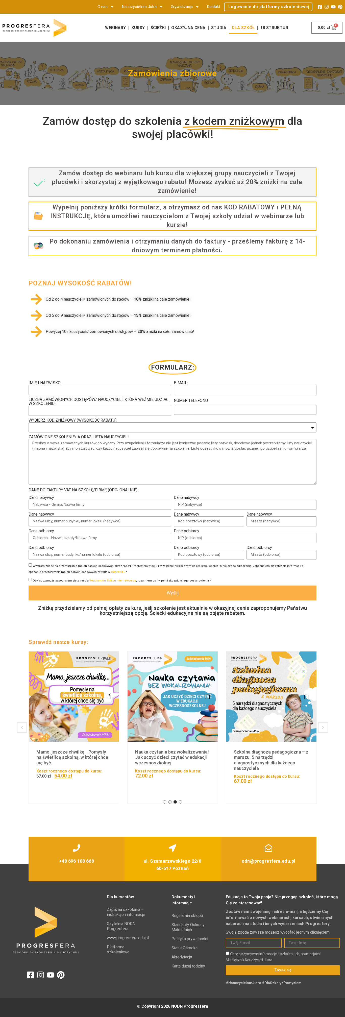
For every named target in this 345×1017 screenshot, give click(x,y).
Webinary (115, 27)
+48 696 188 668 (76, 861)
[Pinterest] (340, 7)
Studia (218, 27)
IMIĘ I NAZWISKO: (45, 383)
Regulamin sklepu (187, 915)
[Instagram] (326, 7)
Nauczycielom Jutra (139, 6)
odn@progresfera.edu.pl (268, 861)
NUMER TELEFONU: (191, 401)
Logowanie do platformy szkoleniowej (268, 6)
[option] (73, 727)
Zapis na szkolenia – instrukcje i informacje (126, 912)
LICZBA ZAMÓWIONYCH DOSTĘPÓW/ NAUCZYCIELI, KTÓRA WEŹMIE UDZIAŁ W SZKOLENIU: (98, 402)
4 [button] (180, 802)
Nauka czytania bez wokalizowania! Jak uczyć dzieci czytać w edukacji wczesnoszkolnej (73, 757)
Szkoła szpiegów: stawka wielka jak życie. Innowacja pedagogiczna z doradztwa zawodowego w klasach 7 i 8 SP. (270, 760)
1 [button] (164, 802)
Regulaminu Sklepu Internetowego (112, 580)
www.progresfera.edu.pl (126, 937)
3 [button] (175, 802)
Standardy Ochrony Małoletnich (188, 927)
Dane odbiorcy (41, 531)
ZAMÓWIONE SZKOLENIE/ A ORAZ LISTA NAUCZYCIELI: (79, 437)
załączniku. (118, 572)
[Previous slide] (22, 727)
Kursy (138, 27)
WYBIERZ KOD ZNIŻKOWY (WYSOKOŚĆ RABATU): (73, 420)
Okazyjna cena (188, 27)
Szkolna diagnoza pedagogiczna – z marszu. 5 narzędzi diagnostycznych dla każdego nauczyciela (172, 760)
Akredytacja (181, 957)
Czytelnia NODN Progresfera (121, 926)
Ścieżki (158, 27)
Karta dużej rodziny (188, 966)
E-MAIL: (181, 383)
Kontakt (213, 6)
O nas (102, 6)
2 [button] (169, 802)
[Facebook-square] (319, 7)
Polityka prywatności (189, 938)
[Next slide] (323, 727)
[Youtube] (333, 7)
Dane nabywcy (41, 498)
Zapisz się (109, 696)
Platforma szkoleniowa (118, 949)
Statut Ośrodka (184, 948)
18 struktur (274, 27)
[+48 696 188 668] (76, 848)
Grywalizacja (182, 6)
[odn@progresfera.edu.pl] (268, 848)
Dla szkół (243, 27)
